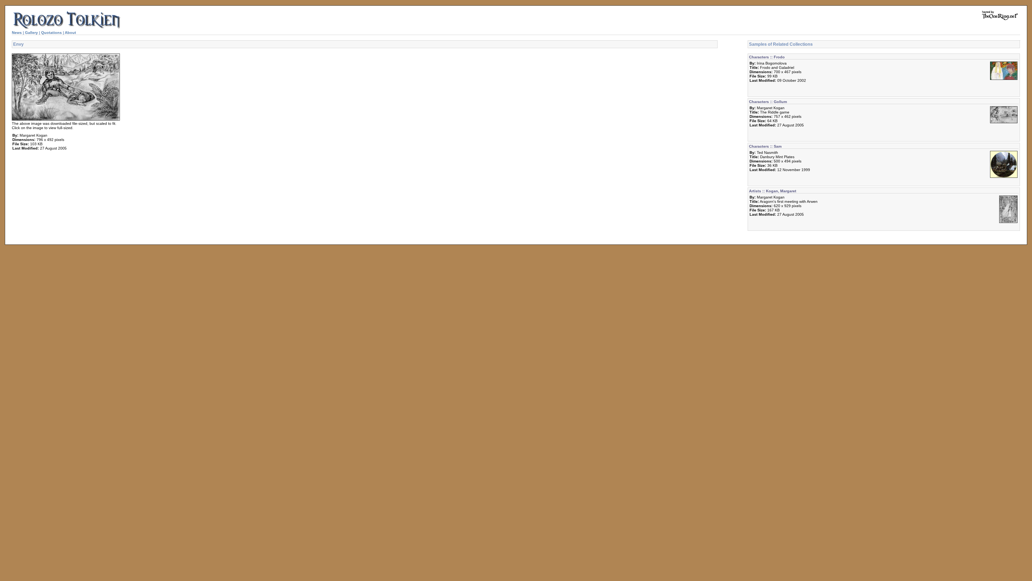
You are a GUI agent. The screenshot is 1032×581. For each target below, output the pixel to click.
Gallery (31, 32)
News (17, 32)
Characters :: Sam (765, 146)
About (70, 32)
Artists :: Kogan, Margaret (772, 191)
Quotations (51, 32)
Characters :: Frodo (767, 57)
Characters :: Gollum (768, 102)
